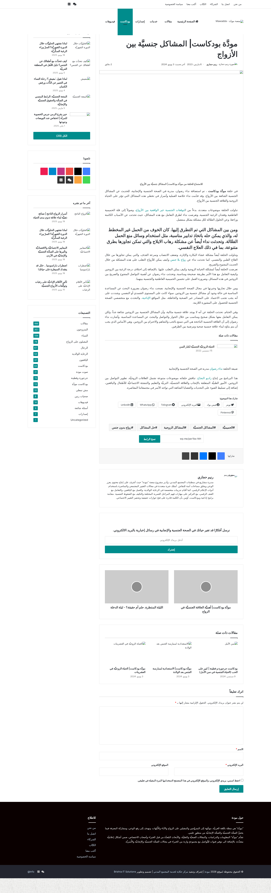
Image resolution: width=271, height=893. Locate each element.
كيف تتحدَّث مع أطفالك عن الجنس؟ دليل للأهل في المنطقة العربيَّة (50, 64)
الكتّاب (203, 4)
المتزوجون (82, 329)
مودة (207, 871)
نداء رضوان (216, 368)
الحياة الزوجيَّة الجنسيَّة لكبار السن (196, 346)
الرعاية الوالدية (80, 353)
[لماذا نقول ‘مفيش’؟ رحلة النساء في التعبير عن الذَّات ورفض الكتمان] (80, 84)
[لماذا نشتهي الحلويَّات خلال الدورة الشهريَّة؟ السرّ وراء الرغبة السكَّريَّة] (80, 48)
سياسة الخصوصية (174, 4)
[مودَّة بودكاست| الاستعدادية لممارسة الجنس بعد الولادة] (171, 653)
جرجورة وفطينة (79, 377)
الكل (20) (61, 135)
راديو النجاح (204, 378)
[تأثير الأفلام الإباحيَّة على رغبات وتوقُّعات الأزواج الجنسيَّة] (80, 287)
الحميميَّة (228, 427)
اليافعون (83, 359)
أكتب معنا (191, 4)
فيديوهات (110, 21)
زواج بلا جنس (178, 259)
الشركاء (214, 4)
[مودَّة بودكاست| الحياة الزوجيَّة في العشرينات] (125, 653)
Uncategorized (79, 419)
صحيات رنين (81, 396)
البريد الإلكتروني (234, 764)
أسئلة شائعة (81, 408)
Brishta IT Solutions (125, 871)
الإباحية (146, 298)
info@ (31, 871)
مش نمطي (82, 390)
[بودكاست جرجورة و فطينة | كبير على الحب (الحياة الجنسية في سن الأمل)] (217, 653)
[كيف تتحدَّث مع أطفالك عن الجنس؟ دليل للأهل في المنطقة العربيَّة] (80, 66)
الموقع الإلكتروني (159, 764)
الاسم (239, 749)
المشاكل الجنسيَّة (203, 427)
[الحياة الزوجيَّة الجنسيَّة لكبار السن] (227, 351)
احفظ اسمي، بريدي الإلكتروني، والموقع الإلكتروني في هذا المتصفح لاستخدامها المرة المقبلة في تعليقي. (188, 780)
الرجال (84, 347)
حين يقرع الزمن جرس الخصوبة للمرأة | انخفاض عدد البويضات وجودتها (50, 118)
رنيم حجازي (211, 64)
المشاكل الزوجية (174, 427)
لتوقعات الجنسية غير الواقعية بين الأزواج (160, 210)
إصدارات (140, 21)
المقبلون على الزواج (77, 341)
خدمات (153, 21)
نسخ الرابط (150, 439)
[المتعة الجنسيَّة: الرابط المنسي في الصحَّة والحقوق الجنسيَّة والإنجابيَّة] (80, 101)
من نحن (238, 4)
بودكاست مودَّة (80, 384)
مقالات (168, 21)
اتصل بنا (226, 4)
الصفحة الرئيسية (186, 21)
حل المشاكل (147, 427)
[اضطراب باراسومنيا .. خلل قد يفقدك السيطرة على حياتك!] (80, 270)
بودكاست (125, 21)
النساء (84, 335)
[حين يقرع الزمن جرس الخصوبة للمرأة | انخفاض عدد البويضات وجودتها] (80, 119)
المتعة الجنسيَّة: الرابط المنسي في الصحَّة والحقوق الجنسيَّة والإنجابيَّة (51, 100)
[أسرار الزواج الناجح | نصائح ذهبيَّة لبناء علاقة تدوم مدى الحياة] (80, 219)
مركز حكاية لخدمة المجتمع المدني (171, 871)
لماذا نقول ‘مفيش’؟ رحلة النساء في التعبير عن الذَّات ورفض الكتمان (50, 82)
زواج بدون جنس (121, 427)
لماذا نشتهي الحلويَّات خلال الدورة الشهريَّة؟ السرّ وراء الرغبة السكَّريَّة (53, 47)
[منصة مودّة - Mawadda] (229, 21)
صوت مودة (82, 371)
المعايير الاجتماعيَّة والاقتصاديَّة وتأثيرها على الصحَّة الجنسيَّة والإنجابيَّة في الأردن (51, 251)
